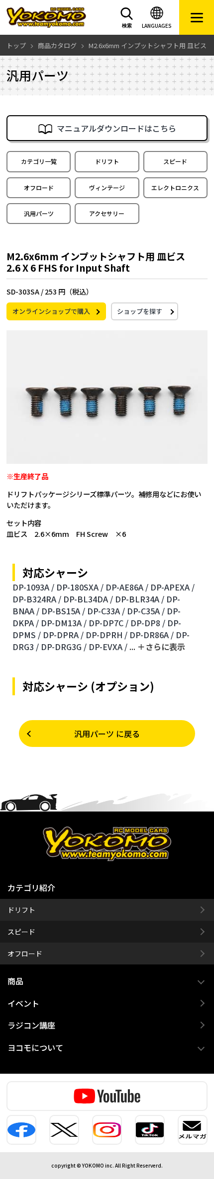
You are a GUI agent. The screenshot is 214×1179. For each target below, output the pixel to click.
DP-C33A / (106, 611)
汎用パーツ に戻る (107, 733)
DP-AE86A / (127, 587)
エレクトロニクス (175, 187)
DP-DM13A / (64, 623)
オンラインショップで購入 (51, 311)
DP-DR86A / (151, 635)
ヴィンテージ (107, 187)
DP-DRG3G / (64, 647)
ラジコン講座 (31, 1025)
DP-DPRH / (106, 635)
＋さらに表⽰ (161, 647)
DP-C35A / (146, 611)
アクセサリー (106, 213)
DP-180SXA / (80, 587)
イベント (23, 1003)
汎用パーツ (39, 213)
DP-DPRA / (63, 635)
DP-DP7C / (108, 623)
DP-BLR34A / (139, 599)
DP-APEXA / (172, 587)
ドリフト (107, 161)
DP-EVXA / (108, 647)
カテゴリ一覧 (39, 161)
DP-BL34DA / (88, 599)
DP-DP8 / (147, 623)
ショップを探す (139, 311)
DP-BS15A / (63, 611)
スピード (175, 161)
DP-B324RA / (36, 599)
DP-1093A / (33, 587)
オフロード (39, 187)
